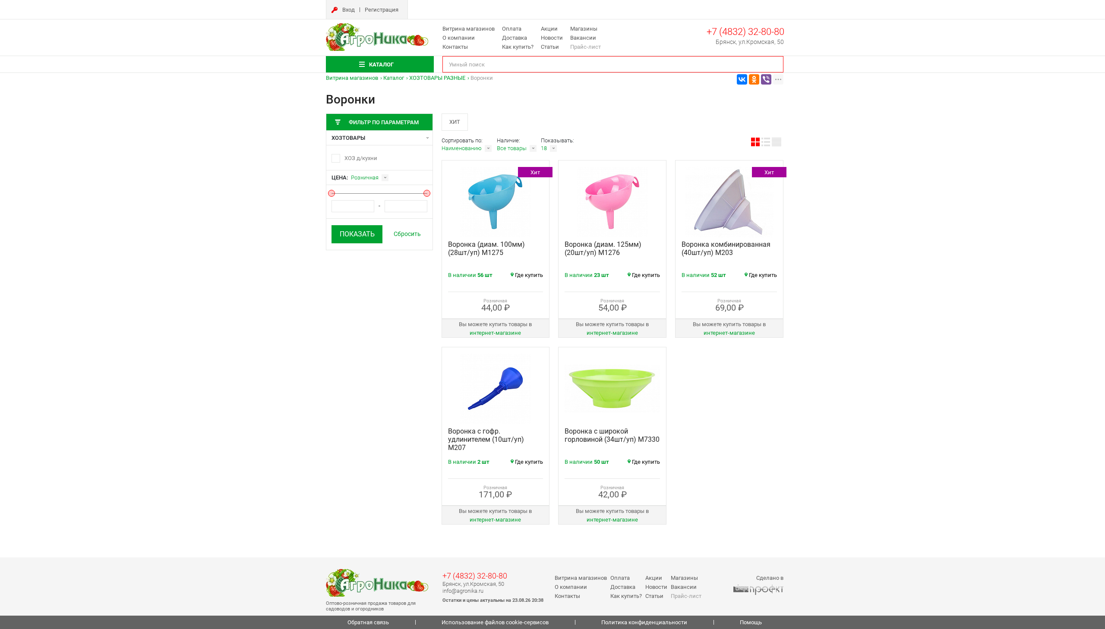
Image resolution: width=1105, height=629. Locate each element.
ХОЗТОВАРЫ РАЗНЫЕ (437, 78)
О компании (458, 38)
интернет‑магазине (495, 333)
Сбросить (407, 233)
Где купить (529, 275)
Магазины (583, 28)
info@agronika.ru (462, 591)
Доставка (514, 38)
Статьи (550, 47)
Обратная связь (368, 622)
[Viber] (766, 79)
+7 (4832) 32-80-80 (745, 31)
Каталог (393, 78)
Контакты (455, 47)
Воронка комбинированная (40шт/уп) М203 (726, 248)
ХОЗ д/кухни (360, 158)
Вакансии (583, 38)
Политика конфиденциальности (644, 622)
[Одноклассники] (754, 79)
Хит (454, 122)
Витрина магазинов (468, 28)
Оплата (511, 28)
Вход (348, 9)
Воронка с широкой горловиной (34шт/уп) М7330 (612, 435)
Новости (552, 38)
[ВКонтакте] (742, 79)
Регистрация (381, 9)
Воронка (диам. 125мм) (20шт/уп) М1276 (603, 248)
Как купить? (518, 47)
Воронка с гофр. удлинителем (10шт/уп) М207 (486, 439)
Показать (357, 234)
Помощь (751, 622)
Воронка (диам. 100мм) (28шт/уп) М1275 (486, 248)
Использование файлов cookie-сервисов (495, 622)
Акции (549, 28)
